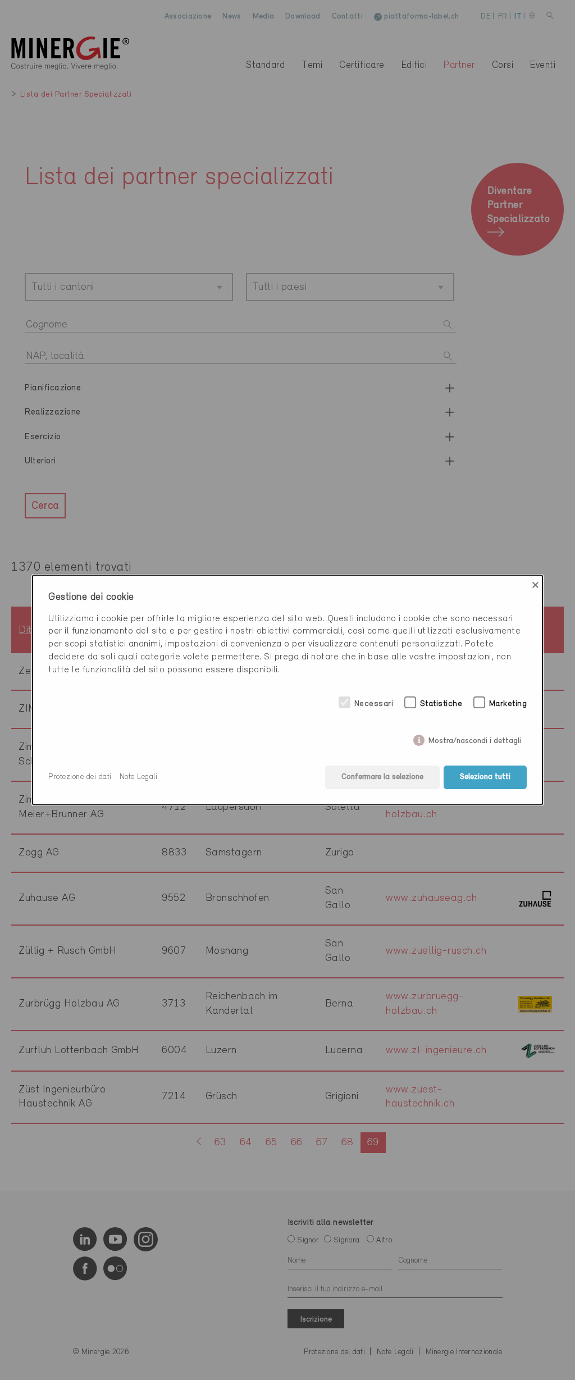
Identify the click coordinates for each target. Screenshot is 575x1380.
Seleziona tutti (485, 777)
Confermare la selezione (382, 777)
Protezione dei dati (80, 777)
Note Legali (139, 777)
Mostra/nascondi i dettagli (474, 739)
